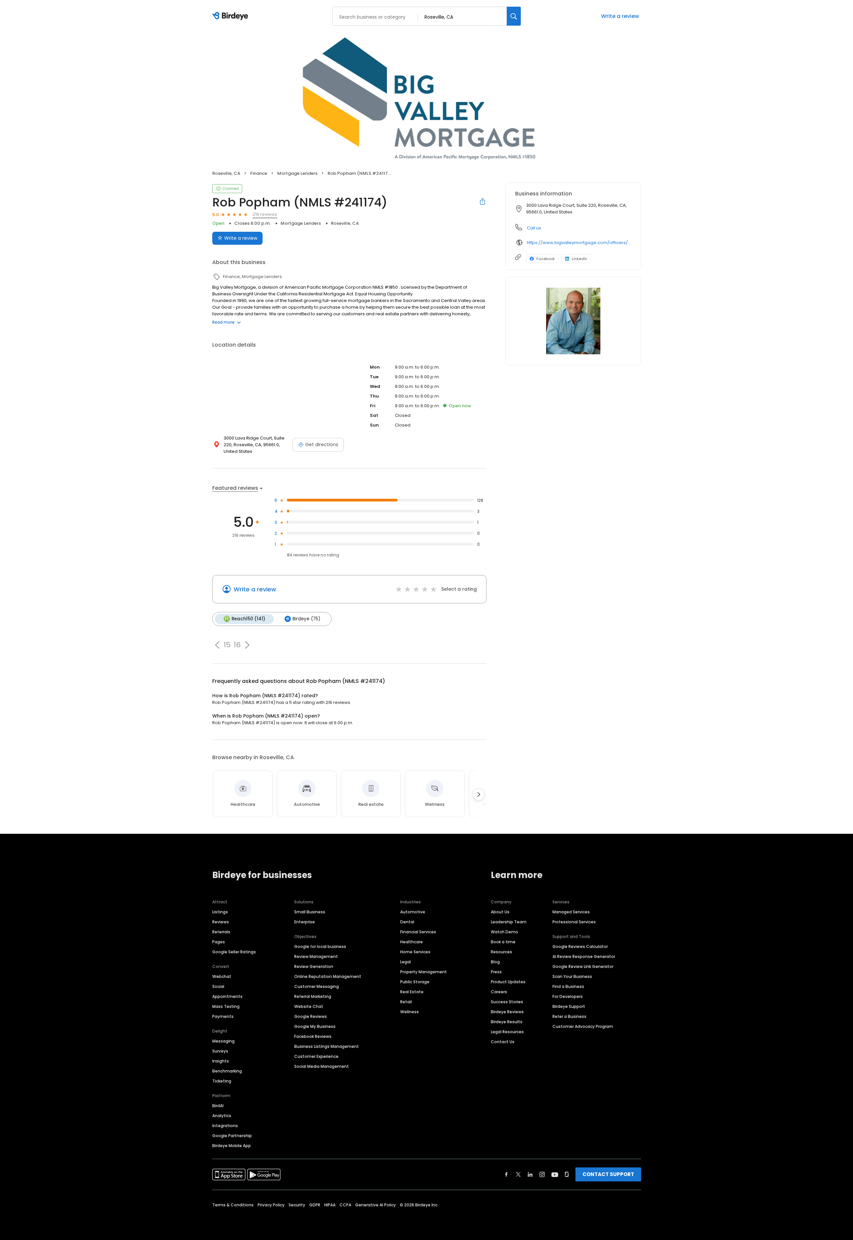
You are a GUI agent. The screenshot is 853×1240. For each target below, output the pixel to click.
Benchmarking (227, 1071)
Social (218, 986)
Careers (499, 992)
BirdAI (218, 1105)
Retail (406, 1002)
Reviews (220, 922)
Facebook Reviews (313, 1036)
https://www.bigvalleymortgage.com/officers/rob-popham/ (579, 242)
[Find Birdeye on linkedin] (530, 1174)
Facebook (545, 258)
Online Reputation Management (327, 976)
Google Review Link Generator (582, 966)
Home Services (415, 952)
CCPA (345, 1205)
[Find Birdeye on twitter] (518, 1174)
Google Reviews (310, 1016)
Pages (218, 942)
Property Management (423, 972)
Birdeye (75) (306, 619)
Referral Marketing (312, 996)
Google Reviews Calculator (580, 946)
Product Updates (508, 982)
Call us (534, 228)
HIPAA (330, 1205)
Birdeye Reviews (507, 1012)
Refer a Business (569, 1016)
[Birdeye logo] (231, 16)
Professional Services (574, 922)
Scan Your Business (572, 976)
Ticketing (221, 1081)
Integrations (225, 1125)
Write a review (620, 16)
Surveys (220, 1051)
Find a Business (568, 986)
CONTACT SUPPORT (608, 1174)
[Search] (514, 16)
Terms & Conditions (233, 1205)
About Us (500, 912)
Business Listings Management (326, 1046)
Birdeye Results (506, 1022)
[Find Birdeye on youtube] (554, 1174)
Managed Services (571, 912)
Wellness (409, 1012)
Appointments (227, 996)
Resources (501, 952)
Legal (405, 962)
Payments (223, 1016)
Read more (223, 322)
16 (237, 645)
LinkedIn (579, 258)
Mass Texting (226, 1006)
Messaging (223, 1041)
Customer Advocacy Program (582, 1026)
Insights (220, 1061)
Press (496, 972)
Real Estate (412, 992)
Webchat (221, 976)
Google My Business (315, 1026)
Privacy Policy (271, 1205)
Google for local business (320, 946)
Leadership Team (508, 922)
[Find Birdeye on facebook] (506, 1174)
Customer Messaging (316, 986)
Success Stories (507, 1002)
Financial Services (418, 932)
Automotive (412, 912)
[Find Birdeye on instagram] (542, 1174)
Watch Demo (504, 932)
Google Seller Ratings (234, 952)
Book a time (503, 942)
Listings (220, 912)
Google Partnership (232, 1135)
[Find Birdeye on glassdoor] (567, 1174)
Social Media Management (321, 1066)
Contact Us (502, 1042)
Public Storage (414, 982)
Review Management (316, 956)
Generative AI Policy (375, 1205)
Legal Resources (507, 1032)
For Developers (567, 996)
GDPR (314, 1205)
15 (227, 645)
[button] (217, 645)
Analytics (221, 1115)
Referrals (221, 932)
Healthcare (411, 942)
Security (297, 1205)
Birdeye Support (568, 1006)
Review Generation (313, 966)
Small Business (309, 912)
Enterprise (304, 922)
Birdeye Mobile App (231, 1145)
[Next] (478, 794)
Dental (407, 922)
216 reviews (265, 214)
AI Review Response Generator (583, 956)
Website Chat (308, 1006)
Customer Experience (316, 1056)
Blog (495, 962)
